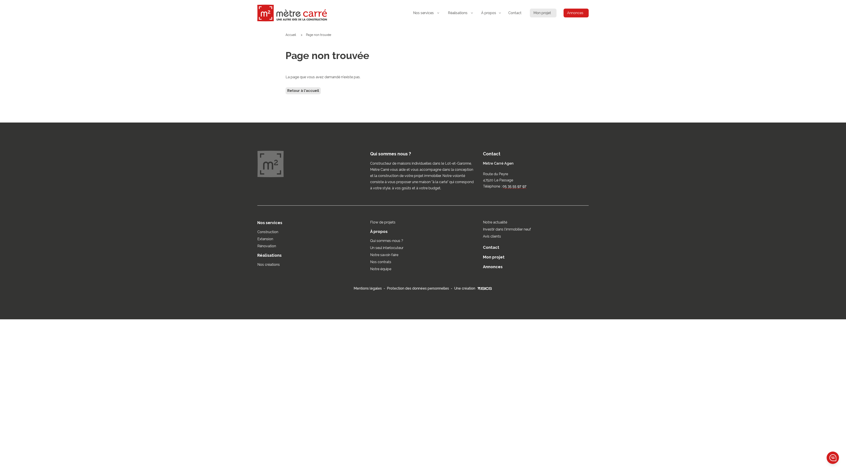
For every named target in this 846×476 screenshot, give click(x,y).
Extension (265, 239)
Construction (267, 232)
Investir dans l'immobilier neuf (507, 229)
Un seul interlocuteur (386, 248)
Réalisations (269, 255)
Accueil (291, 35)
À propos (379, 231)
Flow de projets (382, 222)
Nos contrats (380, 262)
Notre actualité (495, 222)
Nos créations (268, 264)
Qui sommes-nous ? (386, 241)
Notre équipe (380, 269)
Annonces (575, 13)
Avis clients (492, 236)
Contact (514, 13)
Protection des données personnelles (418, 288)
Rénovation (266, 246)
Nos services (269, 222)
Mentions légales (368, 288)
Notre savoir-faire (384, 255)
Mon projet (542, 13)
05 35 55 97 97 (515, 186)
